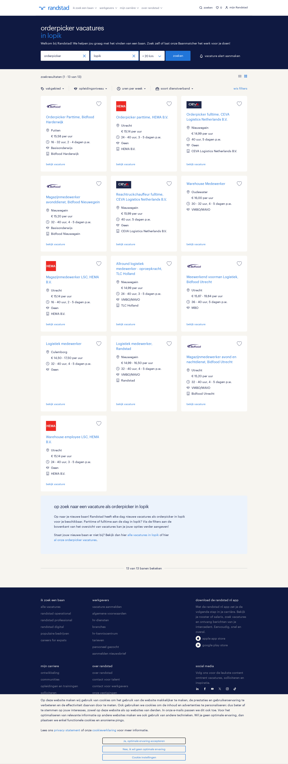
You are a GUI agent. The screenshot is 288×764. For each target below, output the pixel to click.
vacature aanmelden (107, 606)
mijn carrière (128, 7)
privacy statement (67, 730)
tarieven (98, 640)
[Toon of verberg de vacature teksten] (242, 76)
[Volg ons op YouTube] (213, 688)
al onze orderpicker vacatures (75, 540)
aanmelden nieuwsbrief (109, 653)
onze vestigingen (104, 693)
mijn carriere (50, 666)
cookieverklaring (104, 730)
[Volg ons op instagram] (228, 688)
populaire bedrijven (55, 633)
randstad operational (56, 613)
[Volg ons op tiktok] (235, 688)
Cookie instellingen (144, 757)
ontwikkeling (50, 672)
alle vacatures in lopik (143, 535)
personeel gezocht (105, 647)
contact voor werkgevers (110, 686)
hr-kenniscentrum (105, 633)
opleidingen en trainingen (59, 686)
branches (99, 627)
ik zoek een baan (83, 7)
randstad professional (56, 620)
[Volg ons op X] (220, 688)
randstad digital (52, 627)
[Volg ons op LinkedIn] (198, 688)
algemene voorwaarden (109, 613)
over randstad (150, 7)
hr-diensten (100, 620)
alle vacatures (50, 606)
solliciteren (48, 693)
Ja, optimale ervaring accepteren (144, 740)
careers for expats (53, 640)
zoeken (178, 55)
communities (50, 679)
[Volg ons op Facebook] (205, 688)
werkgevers (107, 7)
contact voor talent (106, 679)
